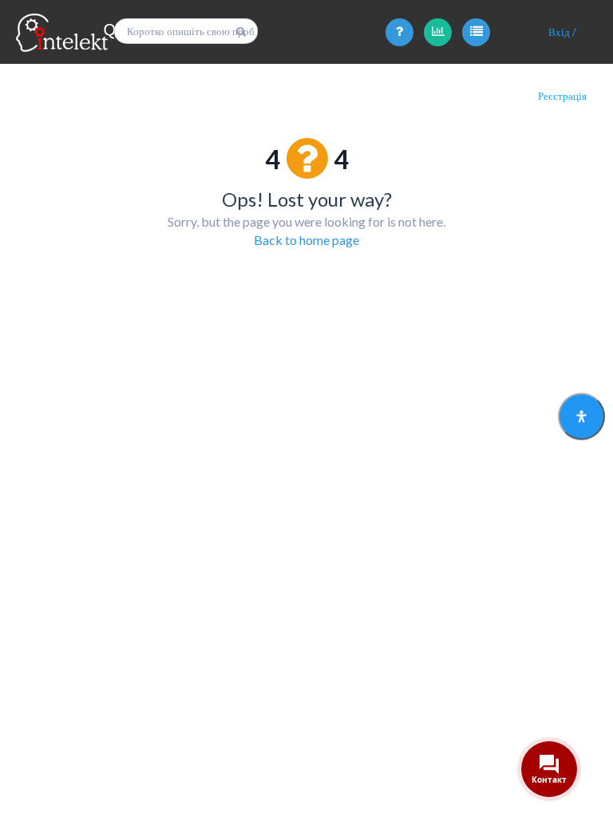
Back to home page (306, 239)
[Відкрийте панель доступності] (581, 416)
